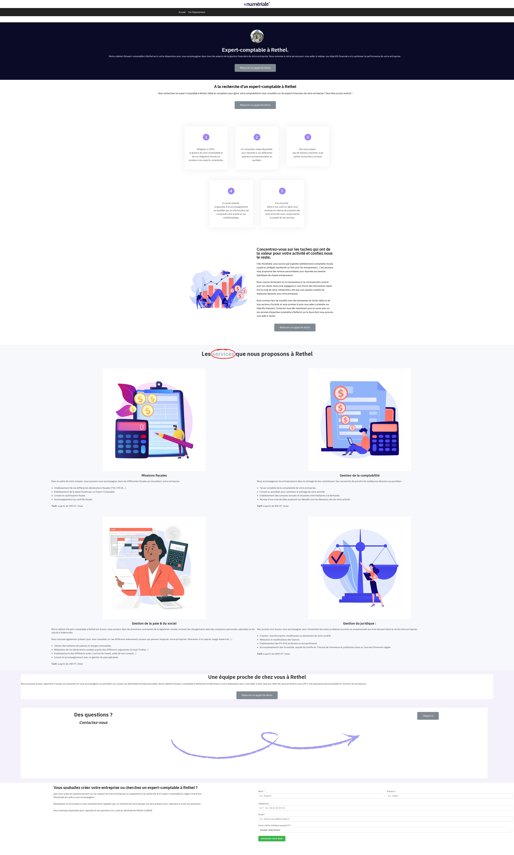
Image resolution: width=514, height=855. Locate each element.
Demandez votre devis (272, 838)
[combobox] (261, 808)
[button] (255, 68)
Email (261, 814)
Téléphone (263, 803)
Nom (261, 791)
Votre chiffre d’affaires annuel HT (274, 825)
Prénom (391, 791)
